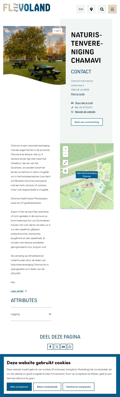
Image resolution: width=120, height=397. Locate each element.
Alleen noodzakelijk (47, 386)
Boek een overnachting (87, 121)
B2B (81, 9)
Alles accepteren (19, 386)
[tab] (57, 30)
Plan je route (78, 94)
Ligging (15, 314)
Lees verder (17, 291)
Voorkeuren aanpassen (78, 386)
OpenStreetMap (71, 208)
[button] (87, 176)
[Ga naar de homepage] (26, 7)
